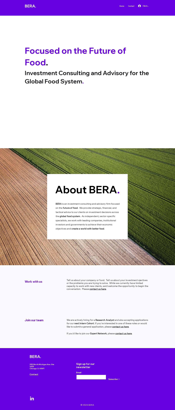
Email (78, 372)
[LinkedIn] (32, 398)
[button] (131, 6)
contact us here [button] (98, 289)
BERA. (30, 6)
